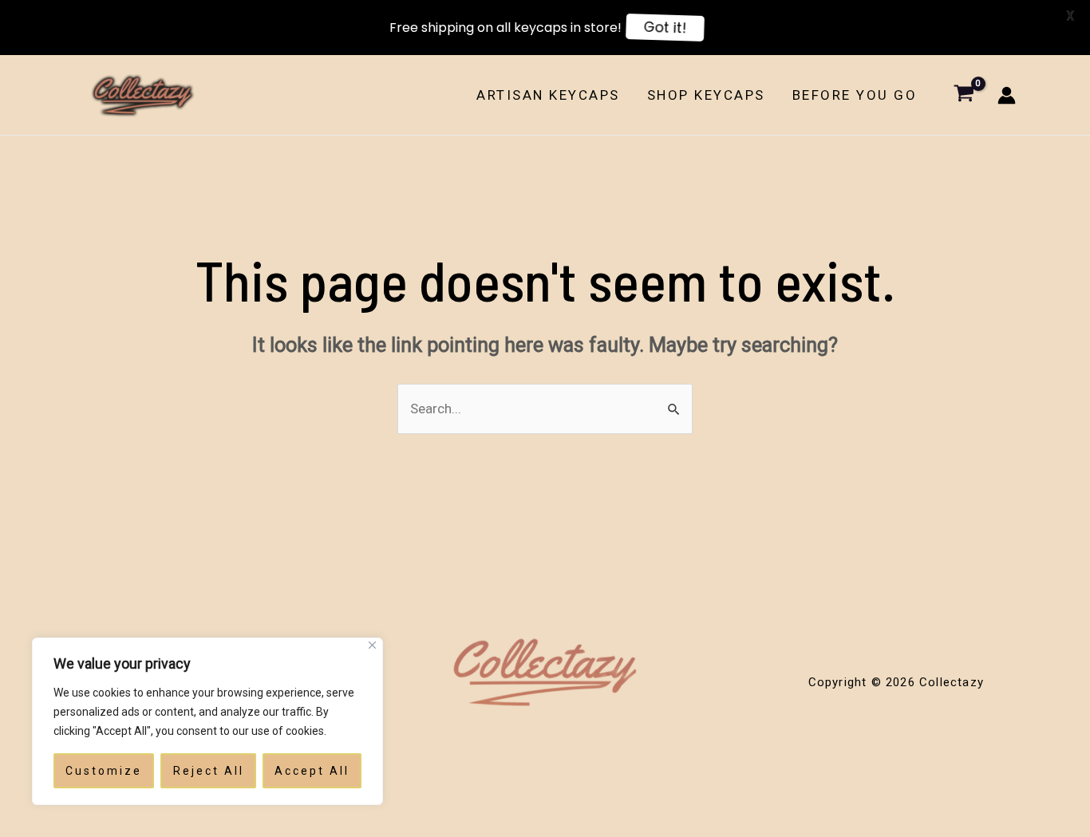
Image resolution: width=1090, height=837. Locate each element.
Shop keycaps (706, 95)
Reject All (208, 770)
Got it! (665, 27)
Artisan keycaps (548, 95)
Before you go (855, 95)
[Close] (372, 645)
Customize (103, 770)
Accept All (312, 770)
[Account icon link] (1006, 95)
